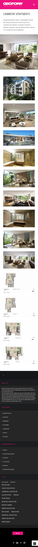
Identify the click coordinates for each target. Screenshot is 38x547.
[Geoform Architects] (13, 4)
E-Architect (5, 417)
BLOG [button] (17, 533)
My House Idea (6, 461)
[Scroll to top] (34, 543)
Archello (5, 432)
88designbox (6, 421)
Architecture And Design (8, 454)
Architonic (5, 436)
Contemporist (6, 429)
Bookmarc (5, 465)
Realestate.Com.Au (7, 413)
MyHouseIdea (6, 425)
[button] (19, 88)
